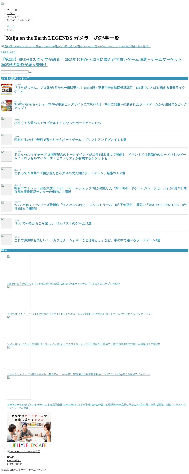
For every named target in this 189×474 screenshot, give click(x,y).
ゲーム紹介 (13, 16)
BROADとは (14, 460)
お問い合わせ (14, 463)
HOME (10, 457)
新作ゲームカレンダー (19, 20)
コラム (11, 13)
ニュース (12, 10)
